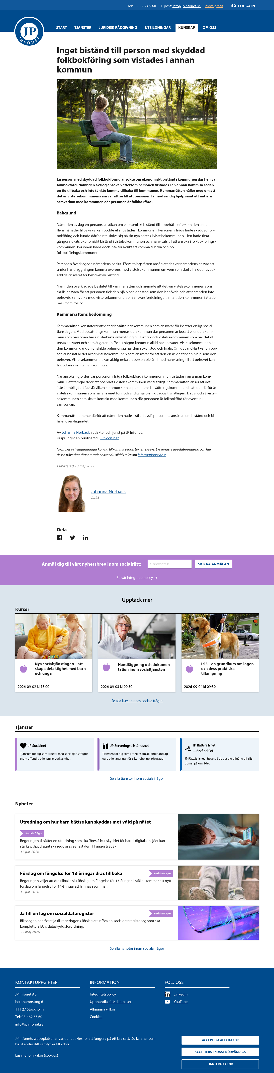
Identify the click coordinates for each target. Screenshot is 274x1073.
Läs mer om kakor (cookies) (36, 1055)
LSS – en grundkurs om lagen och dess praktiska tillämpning (227, 669)
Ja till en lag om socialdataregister (57, 913)
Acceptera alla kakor (220, 1040)
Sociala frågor (33, 833)
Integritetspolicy (103, 994)
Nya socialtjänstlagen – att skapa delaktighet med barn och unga (60, 669)
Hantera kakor (220, 1064)
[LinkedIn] (87, 537)
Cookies (96, 1017)
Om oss (209, 27)
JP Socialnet (109, 438)
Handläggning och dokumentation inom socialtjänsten (144, 667)
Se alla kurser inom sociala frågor (137, 701)
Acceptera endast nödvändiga (220, 1052)
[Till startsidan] (29, 32)
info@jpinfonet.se (29, 1024)
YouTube (181, 1002)
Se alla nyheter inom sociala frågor (137, 948)
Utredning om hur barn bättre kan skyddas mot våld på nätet (85, 822)
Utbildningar (158, 27)
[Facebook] (61, 537)
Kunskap (186, 27)
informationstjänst (152, 455)
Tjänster (82, 27)
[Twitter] (74, 537)
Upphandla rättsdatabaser (110, 1002)
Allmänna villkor (102, 1009)
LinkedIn (181, 994)
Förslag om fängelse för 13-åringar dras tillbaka (71, 873)
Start (61, 27)
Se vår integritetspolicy (135, 577)
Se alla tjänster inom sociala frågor (137, 778)
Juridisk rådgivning (118, 27)
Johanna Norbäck (76, 432)
